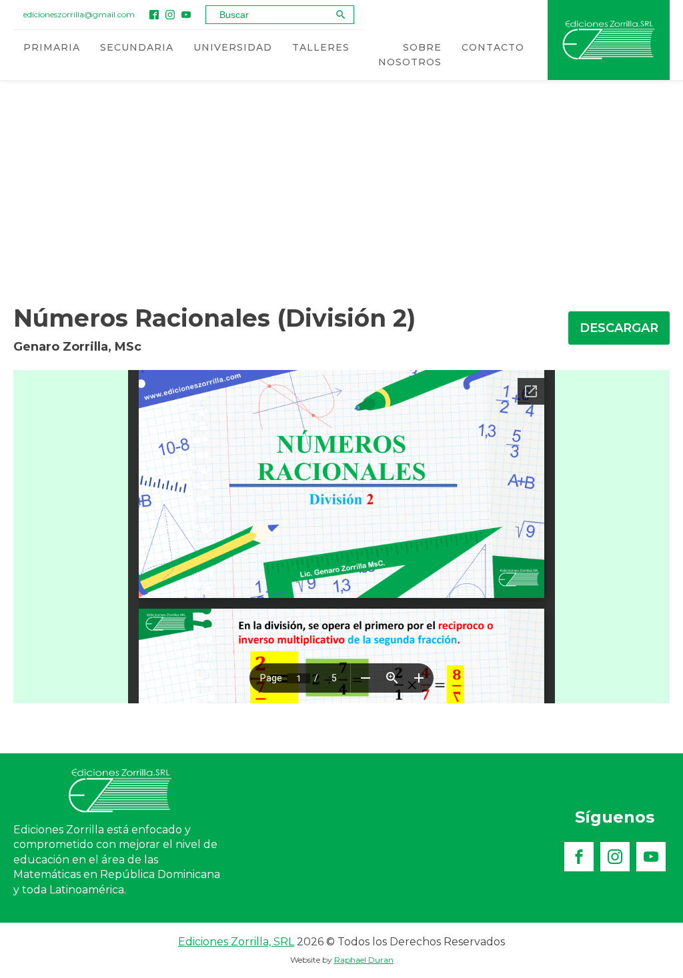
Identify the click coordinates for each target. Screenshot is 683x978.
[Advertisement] (341, 186)
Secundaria (136, 47)
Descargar (619, 328)
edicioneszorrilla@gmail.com (79, 14)
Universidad (232, 47)
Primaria (51, 47)
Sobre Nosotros (410, 54)
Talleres (321, 47)
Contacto (493, 47)
